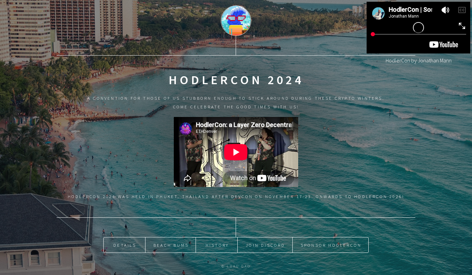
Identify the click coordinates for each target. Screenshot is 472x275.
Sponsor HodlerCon (331, 245)
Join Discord (265, 245)
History (217, 245)
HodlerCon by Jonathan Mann (419, 60)
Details (124, 245)
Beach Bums (171, 245)
